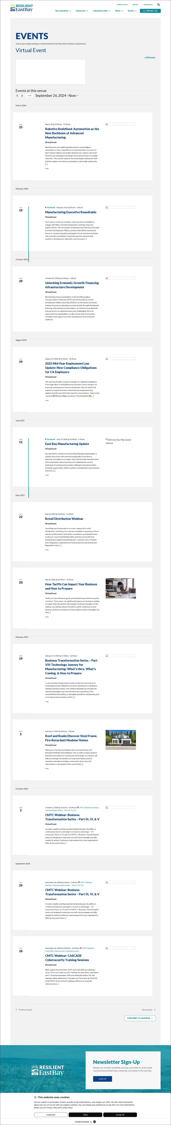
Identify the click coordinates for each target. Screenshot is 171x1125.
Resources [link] (81, 11)
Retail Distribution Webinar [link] (64, 518)
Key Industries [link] (61, 11)
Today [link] (29, 95)
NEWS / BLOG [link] (122, 4)
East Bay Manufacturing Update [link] (67, 444)
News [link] (117, 11)
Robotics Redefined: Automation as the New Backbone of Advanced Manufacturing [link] (72, 133)
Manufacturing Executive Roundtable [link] (70, 212)
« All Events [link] (149, 57)
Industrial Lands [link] (100, 11)
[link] (21, 8)
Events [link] (131, 11)
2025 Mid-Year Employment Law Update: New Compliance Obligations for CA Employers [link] (71, 368)
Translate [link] (148, 4)
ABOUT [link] (135, 4)
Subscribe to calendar (138, 1018)
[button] (158, 5)
